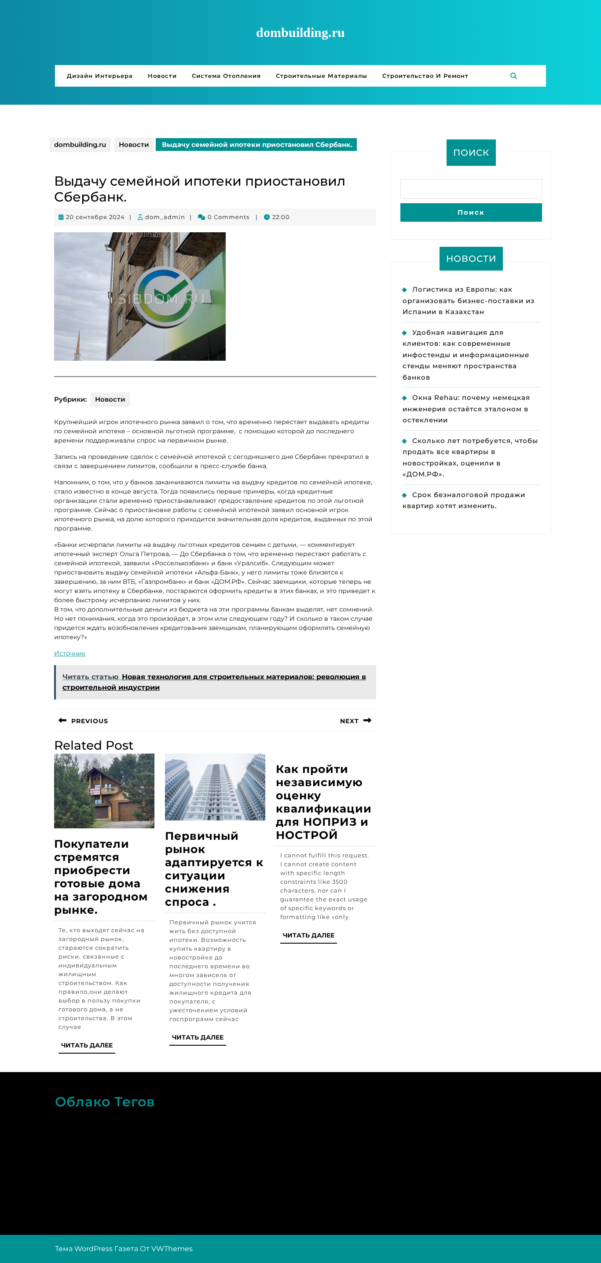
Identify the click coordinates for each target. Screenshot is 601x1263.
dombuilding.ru (300, 32)
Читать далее (88, 1047)
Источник (69, 653)
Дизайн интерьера (100, 75)
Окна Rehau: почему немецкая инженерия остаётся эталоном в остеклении (466, 408)
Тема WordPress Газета (96, 1249)
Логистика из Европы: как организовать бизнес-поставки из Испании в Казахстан (469, 300)
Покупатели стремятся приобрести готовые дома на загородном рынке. (101, 876)
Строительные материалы (321, 75)
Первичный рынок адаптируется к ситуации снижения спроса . (214, 868)
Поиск (471, 152)
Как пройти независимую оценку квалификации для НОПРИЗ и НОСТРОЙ (324, 802)
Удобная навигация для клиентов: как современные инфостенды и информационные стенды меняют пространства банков (466, 354)
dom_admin (165, 216)
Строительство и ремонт (425, 75)
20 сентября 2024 (95, 216)
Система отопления (226, 75)
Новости (162, 75)
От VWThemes (166, 1249)
